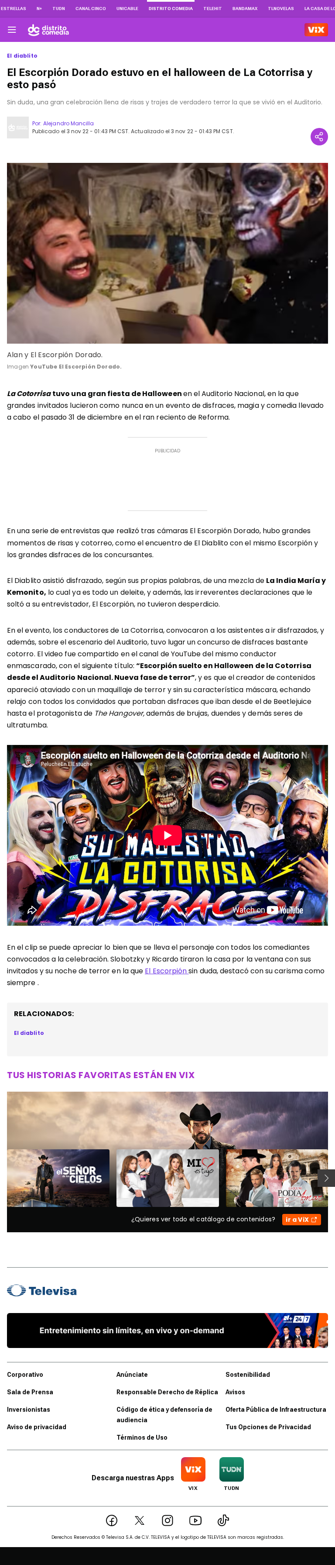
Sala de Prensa (30, 1392)
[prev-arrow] (1, 1178)
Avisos (235, 1392)
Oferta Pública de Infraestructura (276, 1409)
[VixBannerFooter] (167, 1330)
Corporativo (25, 1374)
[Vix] (316, 29)
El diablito (22, 55)
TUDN (58, 8)
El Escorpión (166, 971)
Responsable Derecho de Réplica (167, 1392)
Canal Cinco (90, 8)
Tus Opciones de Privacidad (268, 1427)
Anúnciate (132, 1374)
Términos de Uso (142, 1437)
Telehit (212, 8)
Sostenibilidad (248, 1374)
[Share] (319, 136)
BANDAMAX (244, 8)
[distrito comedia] (48, 29)
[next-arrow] (326, 1178)
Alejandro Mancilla (68, 123)
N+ (39, 8)
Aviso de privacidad (36, 1427)
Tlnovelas (281, 8)
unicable (127, 8)
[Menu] (11, 29)
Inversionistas (28, 1409)
